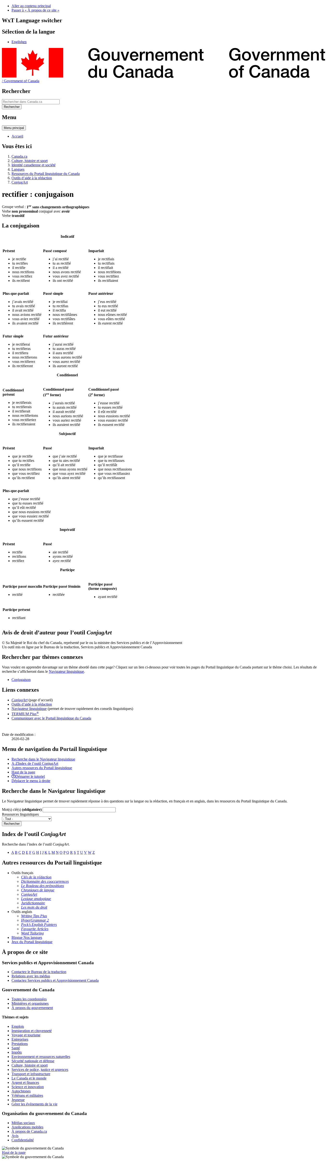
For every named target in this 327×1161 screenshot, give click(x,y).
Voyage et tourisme (25, 1035)
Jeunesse (18, 1100)
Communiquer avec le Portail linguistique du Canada (51, 718)
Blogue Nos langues (26, 937)
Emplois (17, 1026)
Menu (14, 128)
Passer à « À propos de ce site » (35, 10)
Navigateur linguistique (66, 671)
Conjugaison (21, 680)
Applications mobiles (27, 1127)
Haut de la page (14, 1152)
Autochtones (21, 1091)
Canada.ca (19, 156)
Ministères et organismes (30, 1003)
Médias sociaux (23, 1123)
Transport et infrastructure (30, 1074)
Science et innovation (27, 1087)
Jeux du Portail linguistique (31, 942)
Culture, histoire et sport (29, 161)
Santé (15, 1048)
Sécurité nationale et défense (32, 1061)
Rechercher (12, 823)
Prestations (19, 1044)
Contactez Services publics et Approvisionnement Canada (55, 980)
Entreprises (19, 1039)
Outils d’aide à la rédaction (31, 178)
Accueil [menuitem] (17, 136)
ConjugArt (19, 182)
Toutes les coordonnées (29, 999)
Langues (17, 169)
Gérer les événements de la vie (34, 1104)
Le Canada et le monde (28, 1078)
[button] (43, 759)
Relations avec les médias (30, 976)
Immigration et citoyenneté (31, 1031)
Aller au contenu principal (31, 6)
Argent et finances (25, 1082)
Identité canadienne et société (33, 165)
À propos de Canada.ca (29, 1131)
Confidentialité (22, 1140)
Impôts (16, 1052)
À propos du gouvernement (32, 1008)
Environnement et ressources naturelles (40, 1057)
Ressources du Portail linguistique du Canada (45, 174)
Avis (14, 1136)
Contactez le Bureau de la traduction (38, 972)
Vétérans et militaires (27, 1095)
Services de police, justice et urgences (39, 1070)
